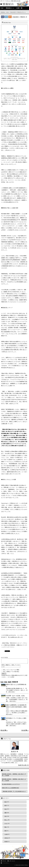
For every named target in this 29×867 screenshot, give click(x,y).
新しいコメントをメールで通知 (11, 669)
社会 (2, 682)
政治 (7, 12)
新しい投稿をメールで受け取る (11, 671)
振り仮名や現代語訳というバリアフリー (11, 784)
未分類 (6, 841)
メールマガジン (5, 863)
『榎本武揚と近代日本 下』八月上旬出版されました (14, 791)
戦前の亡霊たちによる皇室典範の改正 (10, 787)
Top (28, 866)
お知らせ (6, 837)
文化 (5, 816)
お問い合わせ (12, 860)
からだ (6, 823)
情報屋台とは (10, 8)
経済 (9, 682)
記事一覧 (19, 8)
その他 (6, 834)
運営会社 (4, 860)
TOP (2, 8)
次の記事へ (24, 730)
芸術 (5, 830)
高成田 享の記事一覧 (23, 765)
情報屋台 (3, 12)
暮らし (6, 819)
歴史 (5, 827)
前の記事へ (4, 730)
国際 (5, 812)
